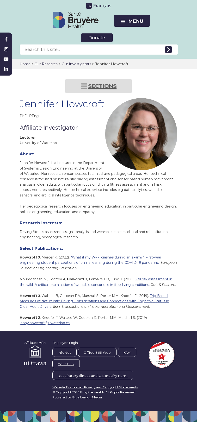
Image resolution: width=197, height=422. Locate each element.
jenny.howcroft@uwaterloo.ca (45, 323)
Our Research (46, 64)
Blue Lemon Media (87, 397)
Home (25, 64)
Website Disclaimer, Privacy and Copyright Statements (95, 387)
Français (102, 5)
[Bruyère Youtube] (6, 59)
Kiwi (127, 352)
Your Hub (66, 364)
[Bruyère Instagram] (6, 49)
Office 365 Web (97, 352)
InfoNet (64, 352)
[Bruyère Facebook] (6, 39)
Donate (96, 37)
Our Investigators (76, 64)
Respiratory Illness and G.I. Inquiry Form (93, 376)
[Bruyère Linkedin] (6, 69)
